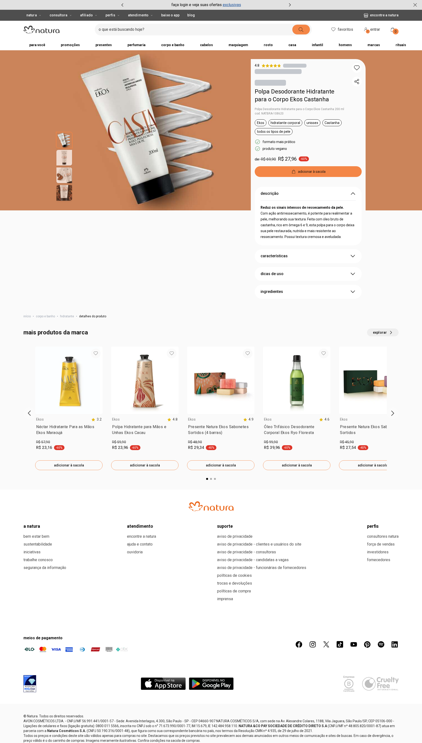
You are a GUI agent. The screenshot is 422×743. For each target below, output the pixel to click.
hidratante (67, 317)
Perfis (110, 15)
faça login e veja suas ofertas (196, 4)
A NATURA (31, 704)
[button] (357, 68)
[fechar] (415, 5)
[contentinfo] (96, 420)
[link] (69, 432)
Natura (31, 15)
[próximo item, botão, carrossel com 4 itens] (290, 5)
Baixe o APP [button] (170, 15)
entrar (374, 30)
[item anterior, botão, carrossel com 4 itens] (122, 5)
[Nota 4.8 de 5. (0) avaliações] (294, 65)
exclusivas (232, 4)
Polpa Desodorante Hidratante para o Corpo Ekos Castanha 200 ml (299, 110)
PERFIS (373, 704)
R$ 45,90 (347, 443)
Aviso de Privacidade (235, 715)
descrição (270, 194)
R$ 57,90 (43, 443)
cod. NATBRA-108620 (269, 114)
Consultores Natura (383, 715)
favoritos (345, 29)
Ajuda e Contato (140, 723)
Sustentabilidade (37, 723)
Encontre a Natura (344, 15)
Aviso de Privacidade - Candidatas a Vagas (253, 738)
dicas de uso (272, 274)
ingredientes (272, 292)
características (274, 257)
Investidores (378, 730)
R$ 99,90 (271, 443)
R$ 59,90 (119, 443)
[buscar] (310, 29)
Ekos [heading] (40, 420)
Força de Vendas (381, 723)
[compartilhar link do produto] (357, 81)
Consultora (58, 15)
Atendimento (138, 15)
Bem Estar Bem (36, 715)
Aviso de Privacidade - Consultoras (246, 730)
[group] (206, 5)
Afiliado (86, 15)
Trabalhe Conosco (38, 738)
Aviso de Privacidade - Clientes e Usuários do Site (259, 723)
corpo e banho (45, 317)
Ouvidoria (135, 730)
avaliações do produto (211, 504)
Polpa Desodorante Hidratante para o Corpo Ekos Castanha (294, 96)
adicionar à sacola (69, 466)
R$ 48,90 (195, 443)
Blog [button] (191, 15)
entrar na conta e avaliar (211, 536)
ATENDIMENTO (140, 704)
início (27, 317)
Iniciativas (32, 730)
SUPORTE (225, 704)
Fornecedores (378, 738)
